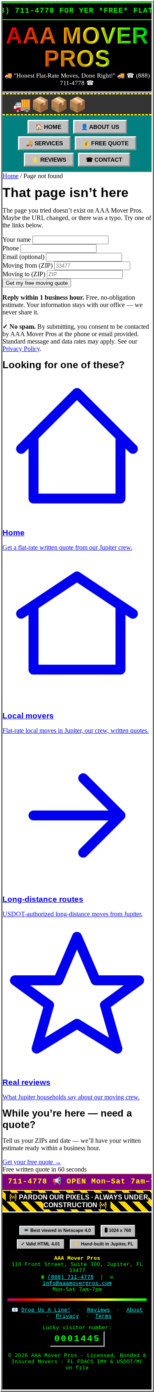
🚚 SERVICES (44, 143)
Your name (16, 239)
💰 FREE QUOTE (106, 143)
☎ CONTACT (104, 159)
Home (10, 175)
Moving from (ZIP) (27, 265)
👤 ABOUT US (100, 127)
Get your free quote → (31, 1161)
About (134, 1310)
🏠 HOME (48, 127)
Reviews (98, 1310)
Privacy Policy (21, 348)
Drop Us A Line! (46, 1310)
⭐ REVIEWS (49, 159)
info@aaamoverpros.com (77, 1283)
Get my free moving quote (37, 283)
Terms (103, 1316)
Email (23, 256)
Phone (10, 248)
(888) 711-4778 (71, 1277)
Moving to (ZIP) (23, 274)
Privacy (67, 1316)
